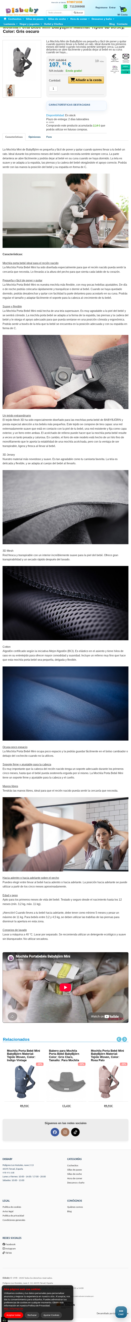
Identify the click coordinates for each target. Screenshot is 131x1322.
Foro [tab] (49, 136)
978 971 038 (8, 1173)
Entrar (112, 7)
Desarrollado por (112, 1313)
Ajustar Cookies (51, 1315)
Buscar (79, 13)
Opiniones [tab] (34, 136)
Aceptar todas (13, 1315)
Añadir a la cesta (88, 80)
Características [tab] (14, 136)
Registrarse (101, 7)
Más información (13, 1308)
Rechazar (32, 1315)
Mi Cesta (123, 12)
